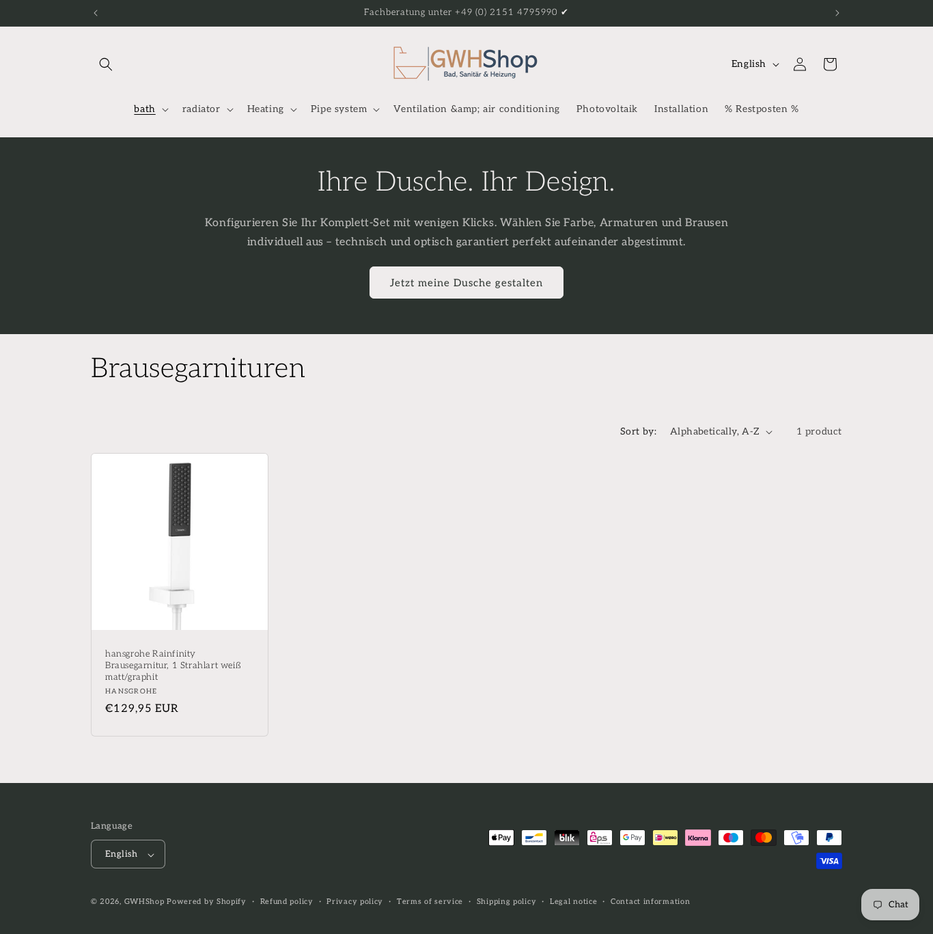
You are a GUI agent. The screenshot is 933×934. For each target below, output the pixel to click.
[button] (106, 64)
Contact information (650, 901)
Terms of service (430, 901)
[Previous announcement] (96, 13)
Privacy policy (354, 901)
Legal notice (573, 901)
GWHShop (144, 902)
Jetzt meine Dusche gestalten (466, 283)
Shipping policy (507, 901)
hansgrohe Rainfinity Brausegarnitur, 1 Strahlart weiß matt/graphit (173, 665)
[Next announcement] (837, 13)
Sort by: (638, 431)
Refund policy (287, 901)
